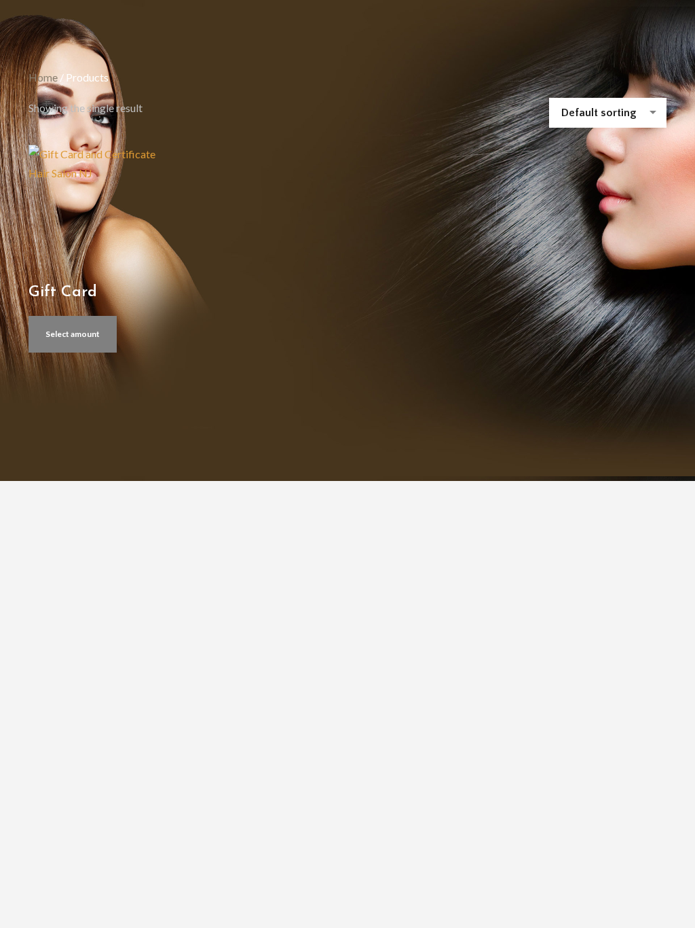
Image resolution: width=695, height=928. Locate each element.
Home (43, 77)
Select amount (72, 334)
